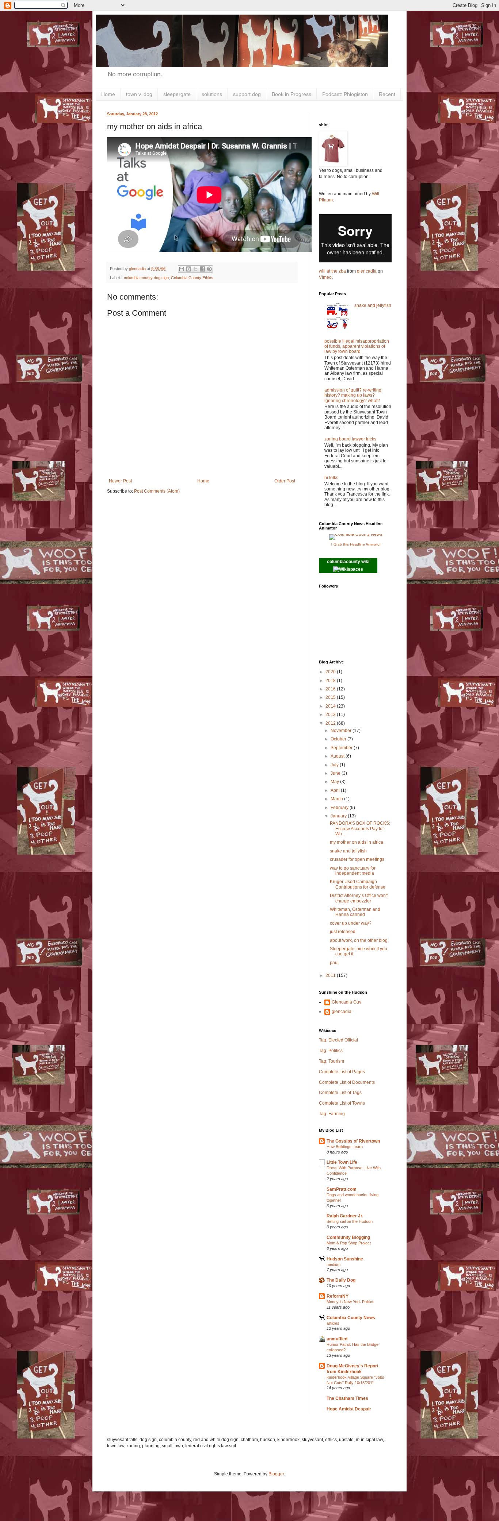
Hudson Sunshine (345, 1259)
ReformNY (337, 1296)
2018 (331, 680)
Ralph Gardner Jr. (345, 1215)
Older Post (284, 481)
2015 (331, 697)
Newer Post (120, 481)
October (339, 739)
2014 (331, 706)
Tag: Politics (331, 1050)
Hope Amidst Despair (349, 1409)
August (338, 756)
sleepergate (177, 94)
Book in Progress (291, 94)
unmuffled (337, 1338)
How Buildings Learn (345, 1146)
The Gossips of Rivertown (353, 1141)
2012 (331, 723)
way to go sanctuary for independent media (353, 871)
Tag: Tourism (331, 1061)
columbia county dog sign (146, 278)
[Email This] (181, 269)
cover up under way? (351, 923)
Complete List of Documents (347, 1082)
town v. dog (139, 94)
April (336, 790)
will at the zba (332, 271)
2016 (331, 689)
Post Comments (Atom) (157, 491)
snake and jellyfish (372, 305)
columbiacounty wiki (348, 561)
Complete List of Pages (342, 1071)
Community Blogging (348, 1237)
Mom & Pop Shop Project (349, 1243)
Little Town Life (342, 1162)
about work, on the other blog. (359, 940)
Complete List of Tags (340, 1092)
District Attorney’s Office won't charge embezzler (359, 898)
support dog (247, 94)
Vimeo (325, 277)
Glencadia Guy (346, 1002)
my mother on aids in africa (356, 842)
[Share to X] (195, 269)
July (335, 764)
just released (342, 931)
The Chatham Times (347, 1398)
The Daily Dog (341, 1280)
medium (333, 1264)
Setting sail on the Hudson (350, 1221)
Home (108, 94)
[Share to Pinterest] (209, 269)
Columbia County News (351, 1317)
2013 (331, 714)
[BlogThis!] (188, 269)
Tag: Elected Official (338, 1040)
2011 (331, 975)
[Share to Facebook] (202, 269)
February (340, 807)
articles (333, 1323)
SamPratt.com (342, 1189)
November (342, 730)
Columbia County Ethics (192, 278)
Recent (387, 94)
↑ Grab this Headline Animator (356, 544)
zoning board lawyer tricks (350, 439)
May (335, 781)
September (342, 747)
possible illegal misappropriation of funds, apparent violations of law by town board (356, 346)
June (336, 773)
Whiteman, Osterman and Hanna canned (355, 912)
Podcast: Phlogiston (345, 94)
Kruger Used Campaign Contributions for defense (357, 884)
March (337, 798)
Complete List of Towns (342, 1103)
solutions (212, 94)
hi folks (331, 477)
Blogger (276, 1473)
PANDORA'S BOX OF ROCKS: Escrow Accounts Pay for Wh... (360, 828)
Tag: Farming (332, 1113)
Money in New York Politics (350, 1301)
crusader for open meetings (357, 859)
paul (334, 962)
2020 (331, 671)
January (339, 816)
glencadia (367, 271)
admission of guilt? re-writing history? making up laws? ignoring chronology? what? (352, 395)
